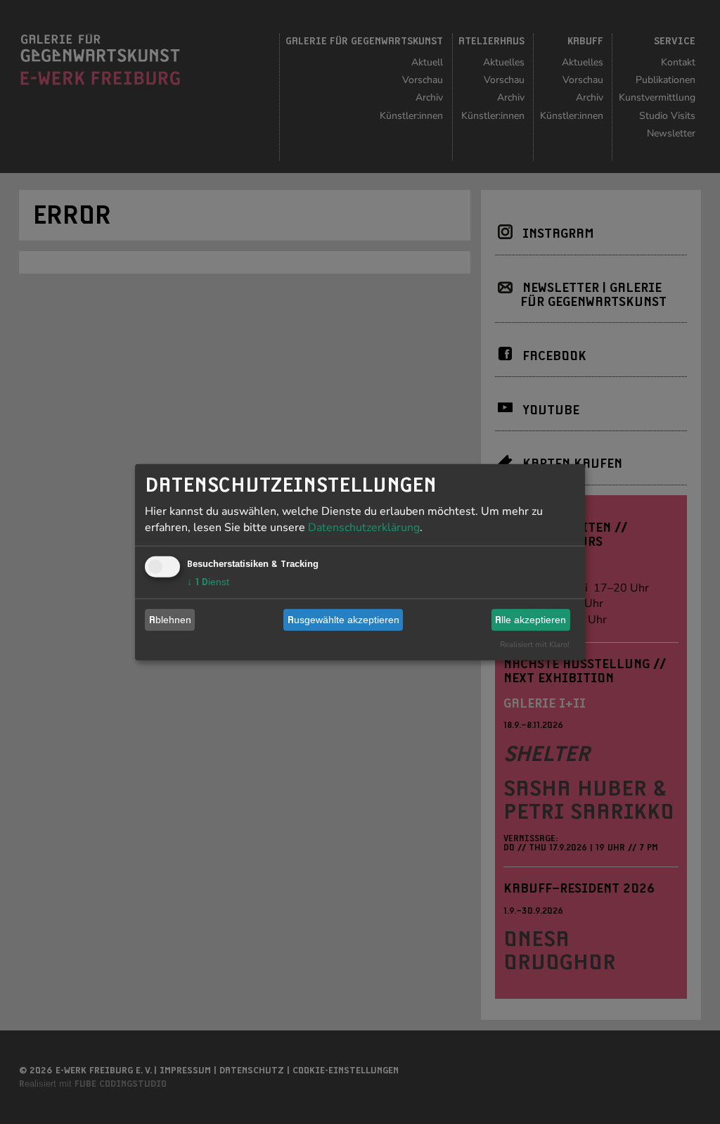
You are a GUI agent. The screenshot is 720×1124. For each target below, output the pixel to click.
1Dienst (208, 581)
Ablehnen (170, 620)
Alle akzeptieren (530, 620)
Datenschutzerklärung (364, 527)
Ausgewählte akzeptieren (343, 620)
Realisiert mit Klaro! (535, 644)
